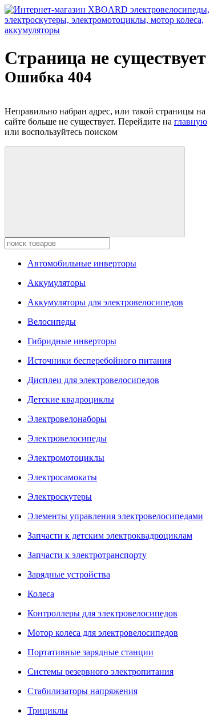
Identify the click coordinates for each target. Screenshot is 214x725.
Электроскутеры (59, 496)
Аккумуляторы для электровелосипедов (105, 302)
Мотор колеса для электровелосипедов (102, 633)
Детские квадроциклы (70, 399)
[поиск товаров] (95, 191)
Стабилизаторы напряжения (82, 691)
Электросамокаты (62, 477)
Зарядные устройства (68, 574)
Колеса (40, 594)
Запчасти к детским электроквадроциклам (109, 535)
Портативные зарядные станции (90, 652)
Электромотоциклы (65, 458)
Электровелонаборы (67, 419)
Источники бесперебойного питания (99, 360)
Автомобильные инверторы (81, 263)
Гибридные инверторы (71, 341)
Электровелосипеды (67, 438)
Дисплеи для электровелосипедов (93, 380)
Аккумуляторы (56, 283)
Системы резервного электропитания (100, 671)
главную (190, 121)
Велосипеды (51, 321)
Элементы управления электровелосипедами (115, 516)
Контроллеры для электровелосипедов (102, 613)
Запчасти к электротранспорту (87, 555)
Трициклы (47, 710)
